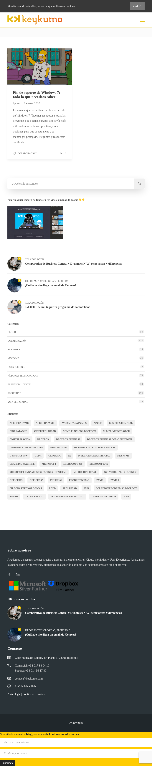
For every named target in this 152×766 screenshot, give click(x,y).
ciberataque (18, 431)
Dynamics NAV (19, 455)
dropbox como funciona (26, 447)
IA (69, 455)
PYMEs (114, 480)
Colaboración (27, 153)
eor (19, 103)
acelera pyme (19, 423)
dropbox (43, 439)
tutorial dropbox (103, 496)
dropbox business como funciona (109, 439)
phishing (56, 480)
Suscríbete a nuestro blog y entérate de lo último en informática (39, 734)
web (126, 496)
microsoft (49, 463)
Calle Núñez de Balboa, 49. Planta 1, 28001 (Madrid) (46, 657)
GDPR (38, 455)
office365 (16, 480)
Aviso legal (14, 694)
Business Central (121, 423)
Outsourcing (16, 367)
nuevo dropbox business (120, 472)
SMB (86, 488)
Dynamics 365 (58, 447)
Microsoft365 (99, 463)
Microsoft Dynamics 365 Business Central (38, 472)
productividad (79, 480)
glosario (54, 455)
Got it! (137, 6)
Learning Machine (22, 463)
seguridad (70, 488)
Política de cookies (33, 694)
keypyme (123, 455)
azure (98, 423)
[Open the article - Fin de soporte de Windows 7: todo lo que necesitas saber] (23, 66)
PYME (99, 480)
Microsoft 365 (72, 463)
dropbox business (68, 439)
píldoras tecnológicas (26, 488)
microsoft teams (85, 472)
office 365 (36, 480)
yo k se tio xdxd (18, 401)
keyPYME (13, 358)
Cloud (12, 332)
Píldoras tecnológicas (40, 281)
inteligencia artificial (94, 455)
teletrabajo (34, 496)
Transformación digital (67, 496)
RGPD (52, 488)
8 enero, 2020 (32, 103)
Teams (14, 496)
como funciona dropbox (79, 431)
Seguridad (63, 281)
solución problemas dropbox (116, 488)
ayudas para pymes (74, 423)
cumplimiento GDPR (116, 431)
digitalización (20, 439)
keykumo (14, 349)
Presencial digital (20, 384)
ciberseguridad (45, 431)
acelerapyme (45, 423)
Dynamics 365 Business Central (95, 447)
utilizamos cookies (64, 6)
